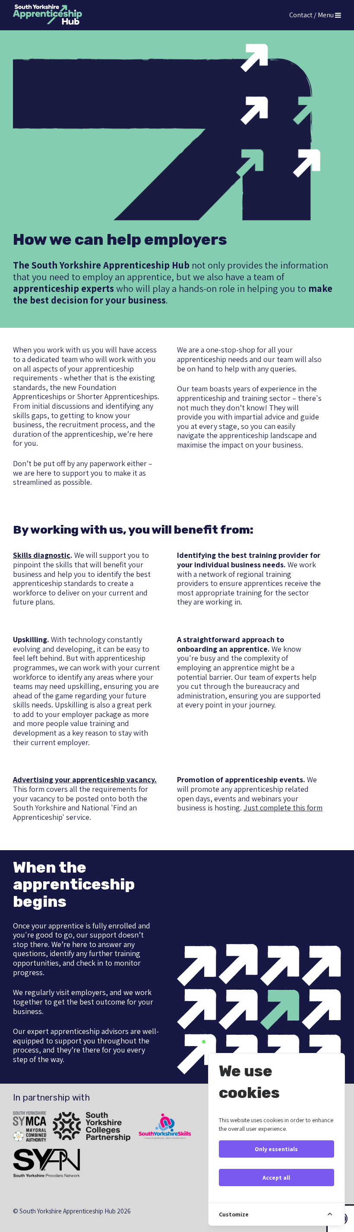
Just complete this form (282, 808)
